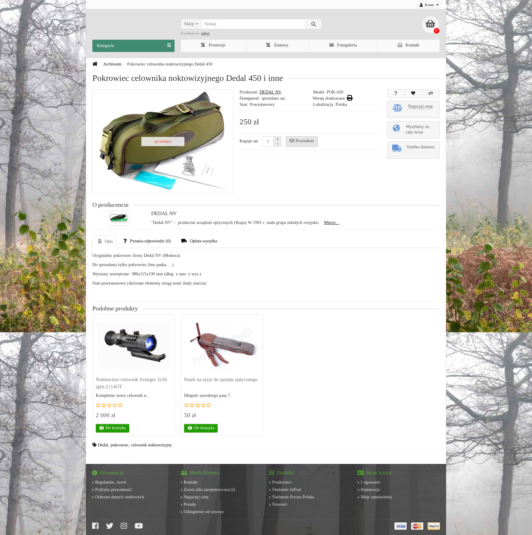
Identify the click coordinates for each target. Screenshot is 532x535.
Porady (190, 504)
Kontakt (411, 45)
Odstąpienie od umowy (204, 511)
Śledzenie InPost (286, 489)
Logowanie (370, 482)
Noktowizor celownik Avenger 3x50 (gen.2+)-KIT (131, 383)
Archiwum (112, 64)
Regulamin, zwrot (110, 482)
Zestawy (280, 45)
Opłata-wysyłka (203, 241)
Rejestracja (370, 489)
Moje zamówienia (376, 497)
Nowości (279, 504)
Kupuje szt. (249, 141)
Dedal (103, 445)
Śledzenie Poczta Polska (293, 497)
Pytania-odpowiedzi (150, 241)
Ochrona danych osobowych (119, 497)
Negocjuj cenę (196, 497)
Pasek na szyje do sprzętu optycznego (220, 379)
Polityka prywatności (113, 489)
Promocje (216, 45)
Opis (109, 241)
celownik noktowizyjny (151, 445)
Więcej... (331, 222)
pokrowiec (120, 445)
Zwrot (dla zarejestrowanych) (209, 489)
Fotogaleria (346, 45)
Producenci (282, 482)
